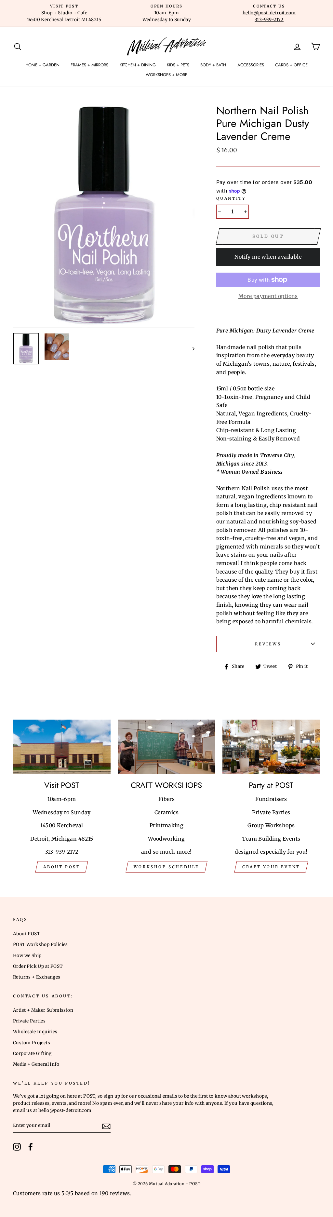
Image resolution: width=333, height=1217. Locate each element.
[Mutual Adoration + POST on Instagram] (17, 1147)
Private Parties (29, 1021)
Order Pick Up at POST (37, 966)
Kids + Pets (178, 65)
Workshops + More (166, 75)
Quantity (231, 198)
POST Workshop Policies (40, 944)
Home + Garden (42, 65)
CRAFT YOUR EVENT (271, 866)
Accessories (250, 65)
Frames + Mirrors (89, 65)
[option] (64, 13)
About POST (26, 934)
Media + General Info (36, 1064)
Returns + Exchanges (36, 977)
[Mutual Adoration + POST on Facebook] (30, 1147)
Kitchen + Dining (138, 65)
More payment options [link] (268, 296)
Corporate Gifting (32, 1053)
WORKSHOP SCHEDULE (166, 866)
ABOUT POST (61, 866)
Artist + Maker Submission (43, 1010)
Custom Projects (31, 1043)
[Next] (190, 349)
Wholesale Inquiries (35, 1031)
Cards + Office (291, 65)
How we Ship (27, 955)
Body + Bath (213, 65)
